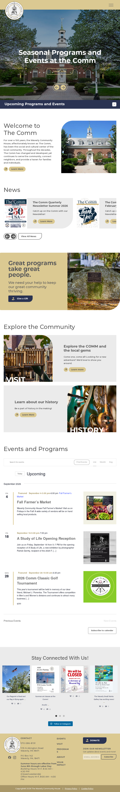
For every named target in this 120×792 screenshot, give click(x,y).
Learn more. (60, 71)
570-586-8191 (28, 743)
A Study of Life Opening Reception (46, 538)
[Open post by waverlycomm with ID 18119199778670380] (74, 679)
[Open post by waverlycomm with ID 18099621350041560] (16, 679)
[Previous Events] (5, 473)
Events (61, 739)
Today (19, 473)
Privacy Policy (71, 788)
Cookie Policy (87, 788)
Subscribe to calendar (102, 631)
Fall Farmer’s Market (34, 501)
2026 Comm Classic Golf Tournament (37, 580)
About (61, 757)
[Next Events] (11, 473)
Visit (60, 744)
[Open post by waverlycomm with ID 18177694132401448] (45, 679)
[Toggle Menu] (111, 2)
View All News (28, 236)
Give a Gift (22, 299)
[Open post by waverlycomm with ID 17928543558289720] (104, 679)
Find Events (81, 462)
